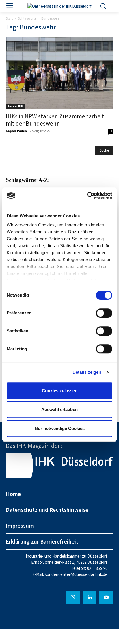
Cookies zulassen (59, 390)
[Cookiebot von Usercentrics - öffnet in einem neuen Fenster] (87, 195)
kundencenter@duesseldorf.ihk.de (76, 574)
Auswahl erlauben (59, 409)
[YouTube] (106, 597)
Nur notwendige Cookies (60, 428)
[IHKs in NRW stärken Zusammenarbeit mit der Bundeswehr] (59, 73)
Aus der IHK (15, 106)
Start (9, 18)
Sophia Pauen (16, 131)
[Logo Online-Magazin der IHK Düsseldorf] (59, 6)
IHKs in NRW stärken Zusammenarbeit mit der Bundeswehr (55, 119)
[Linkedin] (89, 597)
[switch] (104, 313)
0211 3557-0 (97, 568)
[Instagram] (73, 597)
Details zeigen (86, 372)
